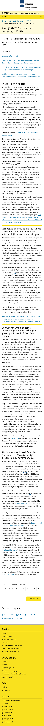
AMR (31, 39)
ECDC (12, 509)
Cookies (4, 662)
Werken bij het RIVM (9, 639)
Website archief (7, 677)
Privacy (4, 665)
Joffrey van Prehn (8, 574)
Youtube (12, 716)
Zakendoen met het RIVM (11, 648)
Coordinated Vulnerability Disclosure (14, 674)
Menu (6, 16)
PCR (30, 493)
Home (4, 21)
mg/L (16, 155)
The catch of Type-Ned (10, 56)
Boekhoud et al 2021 (18, 525)
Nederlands (6, 690)
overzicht (15, 438)
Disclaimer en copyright (10, 671)
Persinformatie (7, 636)
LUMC (25, 471)
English (4, 687)
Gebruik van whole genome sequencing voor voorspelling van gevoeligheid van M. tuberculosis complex (22, 68)
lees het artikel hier (22, 504)
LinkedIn (12, 713)
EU (15, 272)
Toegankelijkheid (8, 668)
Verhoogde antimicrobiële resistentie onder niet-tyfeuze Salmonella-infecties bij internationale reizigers (21, 61)
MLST (27, 175)
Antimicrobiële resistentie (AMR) (19, 21)
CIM (22, 172)
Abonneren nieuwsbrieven (11, 700)
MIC (37, 152)
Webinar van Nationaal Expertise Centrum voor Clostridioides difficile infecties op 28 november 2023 (21, 75)
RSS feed (5, 703)
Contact (4, 633)
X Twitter (12, 706)
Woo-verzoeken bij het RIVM (12, 645)
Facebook (13, 709)
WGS (12, 382)
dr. (38, 572)
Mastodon (13, 722)
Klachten (5, 642)
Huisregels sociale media (10, 651)
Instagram (13, 719)
